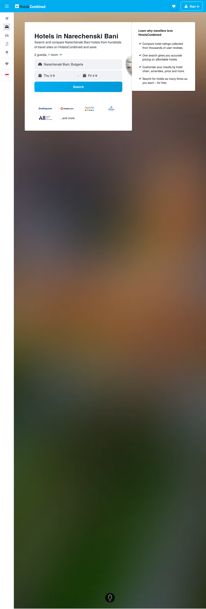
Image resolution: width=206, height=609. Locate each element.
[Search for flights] (7, 18)
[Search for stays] (7, 27)
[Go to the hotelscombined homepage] (30, 6)
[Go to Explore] (7, 52)
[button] (6, 6)
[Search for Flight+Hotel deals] (7, 44)
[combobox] (48, 55)
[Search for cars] (7, 35)
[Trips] (7, 64)
